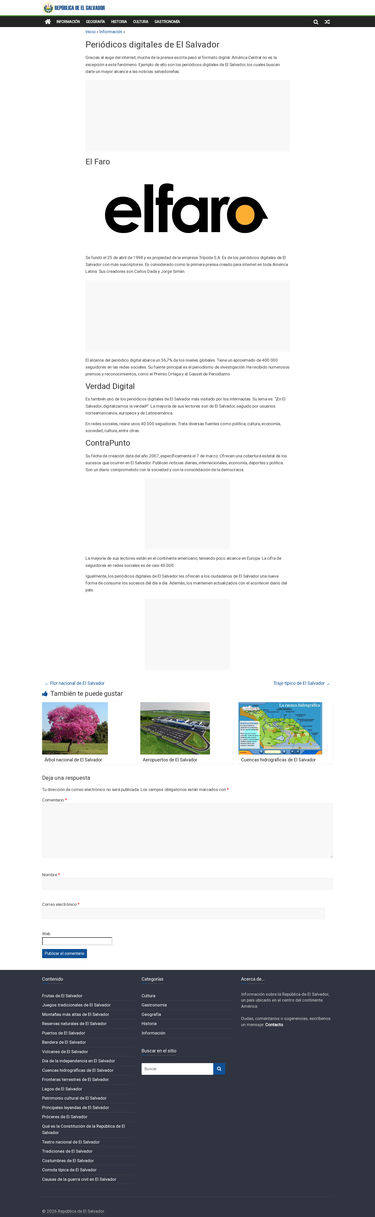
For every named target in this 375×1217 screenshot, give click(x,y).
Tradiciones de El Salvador (67, 1151)
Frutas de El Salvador (62, 995)
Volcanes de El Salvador (65, 1051)
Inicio (90, 31)
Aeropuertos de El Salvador (170, 759)
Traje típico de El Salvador (301, 683)
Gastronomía (167, 22)
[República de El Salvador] (48, 21)
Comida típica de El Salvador (69, 1169)
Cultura (140, 22)
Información (68, 22)
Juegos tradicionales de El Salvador (76, 1004)
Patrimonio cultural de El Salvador (74, 1098)
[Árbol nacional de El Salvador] (75, 705)
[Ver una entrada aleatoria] (327, 21)
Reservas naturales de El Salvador (74, 1023)
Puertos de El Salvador (63, 1033)
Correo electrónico (61, 904)
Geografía (95, 22)
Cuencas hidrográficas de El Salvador (278, 759)
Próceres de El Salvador (65, 1116)
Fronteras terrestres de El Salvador (75, 1079)
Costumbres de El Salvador (68, 1160)
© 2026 (50, 1211)
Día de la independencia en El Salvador (78, 1060)
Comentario (54, 799)
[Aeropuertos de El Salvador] (175, 705)
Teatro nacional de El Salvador (71, 1142)
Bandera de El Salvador (64, 1042)
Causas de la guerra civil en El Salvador (79, 1179)
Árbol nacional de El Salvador (73, 759)
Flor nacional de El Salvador (75, 683)
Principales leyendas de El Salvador (75, 1107)
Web (46, 933)
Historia (119, 22)
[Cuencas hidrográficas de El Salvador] (280, 705)
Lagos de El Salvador (62, 1088)
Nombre (51, 874)
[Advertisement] (187, 116)
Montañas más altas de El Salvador (75, 1014)
